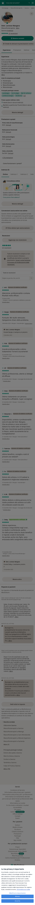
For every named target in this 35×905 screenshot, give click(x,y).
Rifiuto (17, 896)
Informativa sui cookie (23, 889)
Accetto (17, 901)
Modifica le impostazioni (17, 893)
